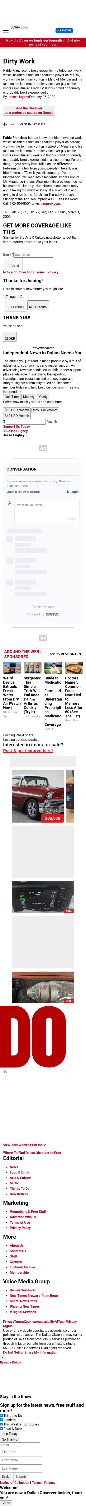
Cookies (30, 1322)
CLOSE (10, 339)
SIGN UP (14, 266)
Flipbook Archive (22, 1267)
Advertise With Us (23, 1217)
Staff (13, 1256)
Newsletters (19, 1194)
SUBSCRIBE (16, 307)
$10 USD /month (17, 410)
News (14, 1167)
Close (6, 1503)
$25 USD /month (45, 410)
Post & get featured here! (28, 750)
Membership (19, 1273)
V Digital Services (23, 1312)
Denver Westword (23, 1290)
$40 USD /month (17, 416)
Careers (16, 1262)
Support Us (64, 30)
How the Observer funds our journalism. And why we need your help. (43, 42)
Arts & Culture (20, 1178)
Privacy (52, 272)
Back (5, 1477)
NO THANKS (38, 307)
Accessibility (45, 1322)
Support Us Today (16, 427)
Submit (21, 1477)
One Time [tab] (12, 397)
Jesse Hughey (18, 97)
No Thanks (9, 1439)
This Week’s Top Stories (21, 1424)
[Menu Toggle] (6, 30)
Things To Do (19, 1189)
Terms (40, 272)
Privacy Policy (20, 1228)
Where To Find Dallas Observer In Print (32, 1153)
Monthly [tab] (29, 397)
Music (14, 1183)
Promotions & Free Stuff (28, 1212)
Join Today (10, 1434)
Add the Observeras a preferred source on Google (29, 110)
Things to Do (13, 1416)
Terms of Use (20, 1223)
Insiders (10, 1420)
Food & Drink (19, 1172)
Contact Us (18, 1251)
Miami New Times (23, 1301)
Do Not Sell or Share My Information (30, 1352)
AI (56, 1322)
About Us (17, 1246)
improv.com (51, 204)
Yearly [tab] (43, 397)
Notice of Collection (17, 272)
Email (8, 255)
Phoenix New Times (25, 1306)
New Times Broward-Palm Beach (34, 1296)
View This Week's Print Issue (24, 1145)
